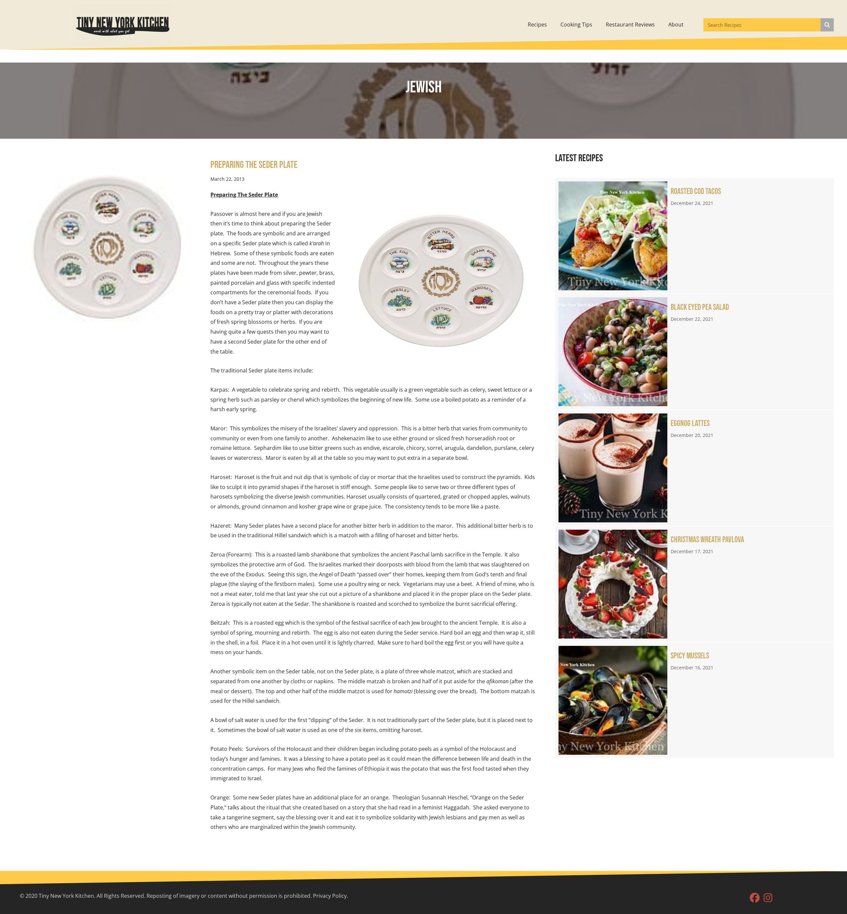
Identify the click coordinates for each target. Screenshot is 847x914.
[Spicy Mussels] (694, 700)
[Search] (827, 24)
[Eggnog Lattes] (694, 468)
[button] (754, 897)
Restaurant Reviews (630, 24)
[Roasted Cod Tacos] (694, 236)
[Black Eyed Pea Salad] (694, 351)
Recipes (537, 24)
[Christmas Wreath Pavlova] (694, 584)
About (676, 24)
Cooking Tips (576, 24)
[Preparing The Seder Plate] (105, 243)
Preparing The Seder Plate (253, 165)
